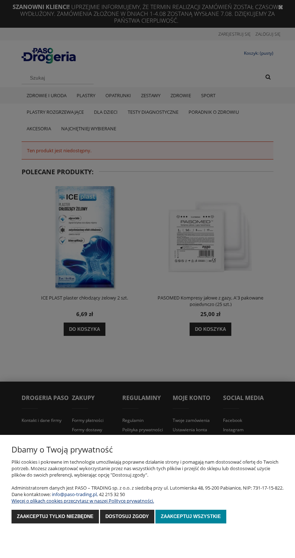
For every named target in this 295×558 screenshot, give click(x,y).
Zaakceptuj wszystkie (191, 516)
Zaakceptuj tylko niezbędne (55, 516)
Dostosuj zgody (127, 516)
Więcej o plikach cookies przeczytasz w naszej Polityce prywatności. (83, 501)
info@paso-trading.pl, (75, 494)
